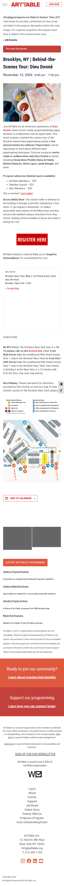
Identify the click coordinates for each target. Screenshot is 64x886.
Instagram (23, 861)
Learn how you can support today (32, 706)
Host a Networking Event (32, 822)
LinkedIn (35, 861)
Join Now (54, 4)
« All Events (10, 40)
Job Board (32, 805)
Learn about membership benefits (32, 677)
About (32, 793)
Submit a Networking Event (15, 586)
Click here (8, 744)
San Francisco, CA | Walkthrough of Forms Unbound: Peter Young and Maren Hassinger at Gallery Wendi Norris (17, 536)
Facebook (29, 861)
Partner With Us (32, 813)
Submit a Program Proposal (16, 572)
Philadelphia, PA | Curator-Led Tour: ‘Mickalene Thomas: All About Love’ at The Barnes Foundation (47, 536)
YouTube (41, 861)
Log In (32, 788)
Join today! (27, 193)
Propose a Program (32, 818)
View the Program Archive (15, 601)
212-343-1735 (33, 852)
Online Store (32, 809)
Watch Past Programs (13, 616)
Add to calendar (20, 498)
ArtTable (25, 4)
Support (32, 801)
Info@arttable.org (32, 848)
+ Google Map (12, 288)
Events (32, 797)
